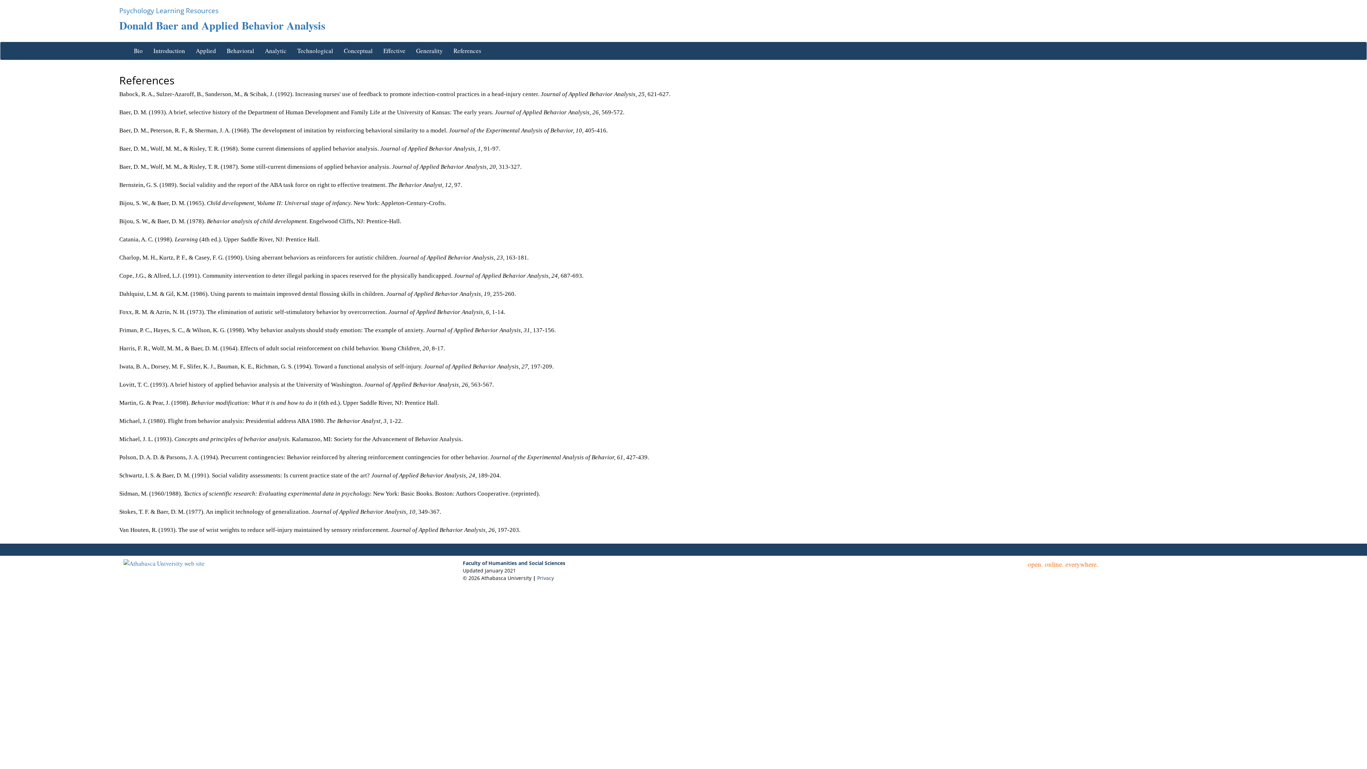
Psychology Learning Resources (169, 10)
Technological (315, 51)
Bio (138, 51)
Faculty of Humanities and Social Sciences (514, 563)
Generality (429, 51)
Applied (206, 51)
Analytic (276, 51)
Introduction (169, 51)
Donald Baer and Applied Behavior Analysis (222, 25)
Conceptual (358, 51)
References (467, 51)
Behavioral (240, 51)
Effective (394, 51)
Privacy (545, 578)
